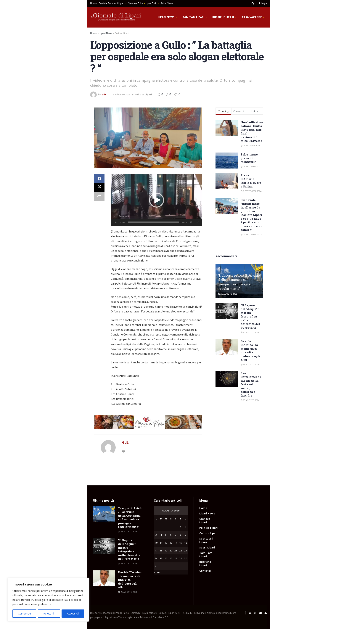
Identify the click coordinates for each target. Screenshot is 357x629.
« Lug (157, 572)
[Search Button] (253, 3)
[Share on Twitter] (99, 187)
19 (166, 550)
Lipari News (166, 17)
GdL (104, 94)
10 (156, 542)
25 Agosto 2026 (228, 293)
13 (171, 542)
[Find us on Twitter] (249, 613)
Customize (24, 613)
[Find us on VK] (260, 613)
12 (166, 542)
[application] (156, 200)
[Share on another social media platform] (99, 196)
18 (161, 550)
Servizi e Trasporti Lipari (111, 3)
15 (180, 542)
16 (185, 542)
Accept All (73, 613)
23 (185, 550)
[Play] (116, 222)
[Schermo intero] (197, 222)
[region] (48, 600)
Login (263, 3)
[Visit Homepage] (116, 17)
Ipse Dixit (152, 3)
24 (156, 558)
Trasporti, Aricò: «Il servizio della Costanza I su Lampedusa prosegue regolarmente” (239, 282)
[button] (156, 200)
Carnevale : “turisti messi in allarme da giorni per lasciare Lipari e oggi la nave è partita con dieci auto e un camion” (251, 215)
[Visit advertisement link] (148, 422)
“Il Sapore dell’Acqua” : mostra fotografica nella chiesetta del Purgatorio (250, 316)
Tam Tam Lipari (193, 17)
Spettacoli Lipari (206, 540)
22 (180, 550)
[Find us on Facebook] (245, 613)
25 (161, 558)
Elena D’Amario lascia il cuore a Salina (251, 180)
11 (161, 542)
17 (156, 550)
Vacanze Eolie (135, 3)
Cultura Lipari (208, 533)
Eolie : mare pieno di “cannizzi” (249, 158)
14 (175, 542)
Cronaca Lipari (204, 520)
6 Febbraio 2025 (122, 94)
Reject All (48, 613)
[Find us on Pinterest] (255, 613)
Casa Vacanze (252, 17)
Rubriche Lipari (223, 17)
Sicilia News (167, 3)
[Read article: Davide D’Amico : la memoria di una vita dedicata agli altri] (227, 347)
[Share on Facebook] (99, 178)
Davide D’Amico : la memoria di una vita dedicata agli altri (250, 350)
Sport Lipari (207, 547)
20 (171, 550)
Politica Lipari (122, 33)
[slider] (153, 222)
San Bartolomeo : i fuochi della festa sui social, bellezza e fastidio (251, 384)
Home (93, 3)
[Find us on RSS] (265, 613)
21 (175, 550)
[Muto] (191, 222)
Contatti (205, 570)
